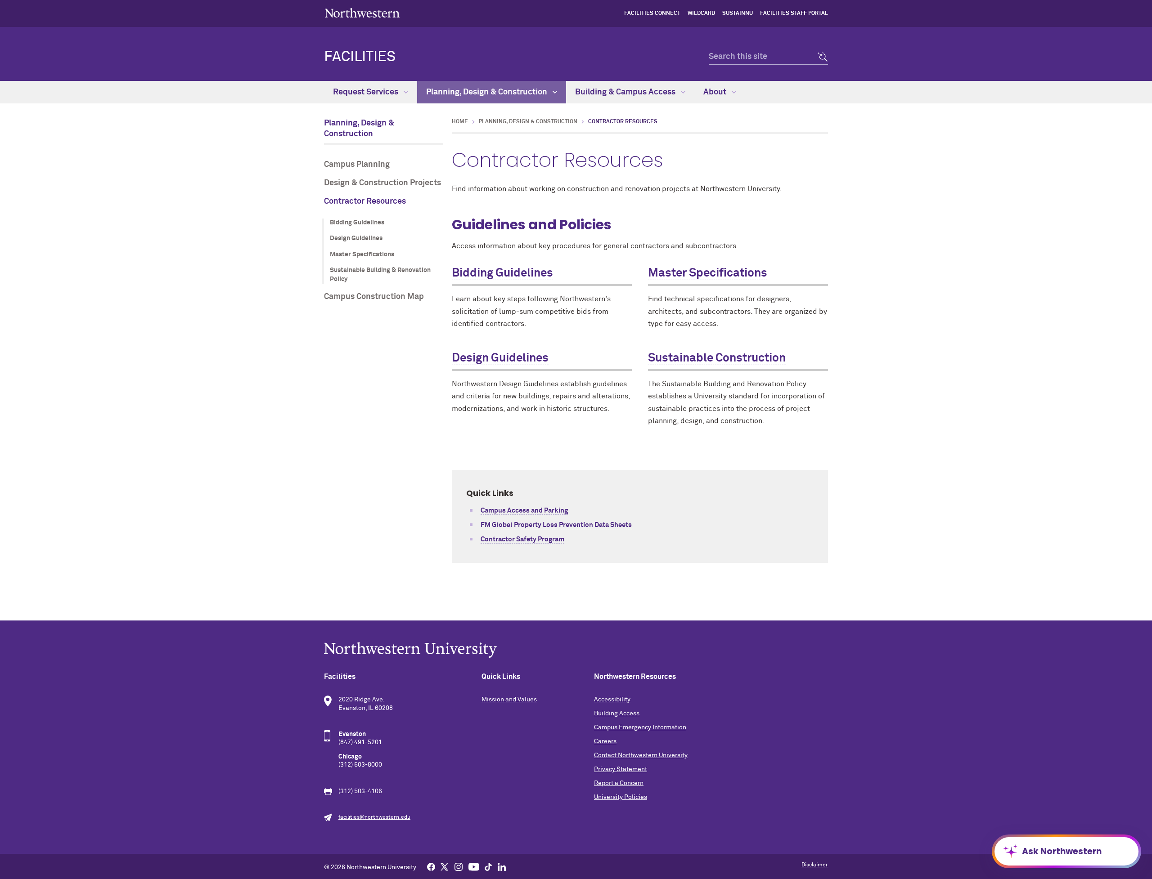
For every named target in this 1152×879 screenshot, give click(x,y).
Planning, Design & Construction (487, 92)
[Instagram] (458, 866)
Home (460, 122)
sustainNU (737, 13)
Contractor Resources (365, 201)
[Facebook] (431, 866)
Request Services (366, 92)
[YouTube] (473, 866)
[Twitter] (445, 866)
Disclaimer (814, 865)
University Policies (620, 797)
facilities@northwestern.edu (374, 817)
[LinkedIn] (502, 866)
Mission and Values (509, 699)
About (715, 92)
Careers (605, 741)
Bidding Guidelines (357, 222)
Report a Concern (619, 783)
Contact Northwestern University (641, 755)
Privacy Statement (620, 769)
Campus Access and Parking (524, 510)
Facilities (360, 57)
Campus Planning (357, 165)
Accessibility (612, 699)
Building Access (616, 713)
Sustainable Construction (717, 358)
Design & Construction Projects (382, 183)
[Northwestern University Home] (362, 13)
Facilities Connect (652, 13)
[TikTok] (488, 866)
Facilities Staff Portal (794, 13)
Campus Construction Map (374, 297)
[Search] (820, 57)
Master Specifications (362, 254)
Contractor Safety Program (522, 539)
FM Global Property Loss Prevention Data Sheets (556, 525)
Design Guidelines (356, 238)
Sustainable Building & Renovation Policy (380, 274)
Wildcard (701, 13)
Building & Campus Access (626, 92)
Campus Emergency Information (640, 727)
